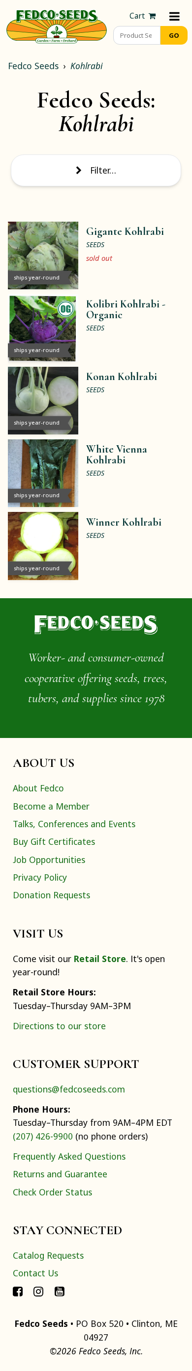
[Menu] (174, 16)
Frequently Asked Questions (69, 1156)
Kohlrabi (86, 66)
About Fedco (38, 788)
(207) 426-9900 (43, 1136)
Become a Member (51, 806)
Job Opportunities (49, 859)
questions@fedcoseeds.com (69, 1089)
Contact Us (35, 1273)
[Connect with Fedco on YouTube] (59, 1291)
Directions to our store (59, 1026)
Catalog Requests (48, 1255)
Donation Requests (51, 895)
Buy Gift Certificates (54, 841)
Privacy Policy (40, 877)
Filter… (103, 170)
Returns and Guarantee (60, 1174)
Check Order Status (52, 1192)
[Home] (56, 25)
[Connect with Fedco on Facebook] (18, 1291)
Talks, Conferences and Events (74, 824)
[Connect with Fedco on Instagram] (38, 1291)
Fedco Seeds (33, 66)
